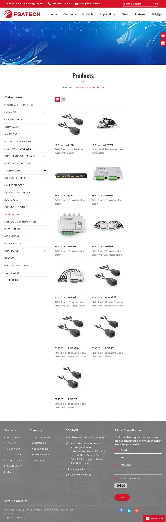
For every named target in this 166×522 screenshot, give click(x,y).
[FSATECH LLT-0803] (108, 225)
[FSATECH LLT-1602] (71, 174)
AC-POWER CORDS (15, 178)
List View (63, 99)
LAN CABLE (10, 112)
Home (53, 14)
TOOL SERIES (11, 280)
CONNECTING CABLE (15, 207)
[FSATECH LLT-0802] (108, 174)
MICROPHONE (11, 236)
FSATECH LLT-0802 (102, 196)
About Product (40, 449)
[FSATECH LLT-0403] (71, 276)
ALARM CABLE (12, 134)
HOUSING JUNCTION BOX (18, 265)
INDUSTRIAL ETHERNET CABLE (20, 105)
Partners (140, 14)
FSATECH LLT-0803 (102, 246)
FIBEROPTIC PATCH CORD (18, 192)
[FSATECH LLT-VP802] (108, 327)
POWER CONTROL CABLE (17, 141)
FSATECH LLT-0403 (65, 297)
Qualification (39, 443)
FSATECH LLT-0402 (65, 246)
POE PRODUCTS (12, 244)
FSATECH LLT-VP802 (103, 348)
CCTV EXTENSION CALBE (17, 163)
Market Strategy (41, 455)
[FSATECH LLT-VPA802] (108, 276)
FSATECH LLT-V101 (65, 145)
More (9, 472)
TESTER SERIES (11, 273)
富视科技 (157, 14)
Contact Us (38, 460)
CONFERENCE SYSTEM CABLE (20, 156)
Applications (107, 14)
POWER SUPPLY (12, 229)
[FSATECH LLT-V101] (71, 123)
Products (87, 14)
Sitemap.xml (21, 501)
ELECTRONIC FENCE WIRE (17, 149)
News (125, 14)
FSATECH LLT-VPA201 (67, 348)
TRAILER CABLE (12, 171)
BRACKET (9, 258)
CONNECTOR (11, 251)
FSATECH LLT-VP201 (66, 399)
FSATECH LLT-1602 (65, 196)
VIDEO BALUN (11, 214)
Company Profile (41, 437)
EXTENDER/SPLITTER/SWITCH (20, 222)
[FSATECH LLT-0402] (71, 225)
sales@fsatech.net (89, 4)
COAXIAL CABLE (13, 120)
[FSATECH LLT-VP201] (71, 378)
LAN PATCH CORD (14, 185)
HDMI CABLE (11, 200)
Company (69, 14)
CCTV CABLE (11, 127)
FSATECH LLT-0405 (102, 145)
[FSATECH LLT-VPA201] (71, 327)
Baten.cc (21, 518)
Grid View (57, 99)
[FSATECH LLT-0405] (108, 123)
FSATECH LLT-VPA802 (104, 297)
